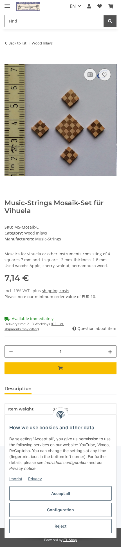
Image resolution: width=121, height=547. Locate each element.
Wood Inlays (35, 233)
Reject (60, 526)
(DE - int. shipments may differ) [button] (34, 326)
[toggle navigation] (7, 3)
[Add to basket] (9, 61)
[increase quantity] (110, 351)
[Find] (110, 21)
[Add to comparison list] (90, 74)
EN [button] (73, 6)
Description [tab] (18, 388)
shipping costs (55, 290)
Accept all (60, 493)
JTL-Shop (70, 539)
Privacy (35, 478)
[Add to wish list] (104, 74)
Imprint (15, 478)
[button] (89, 6)
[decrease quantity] (11, 351)
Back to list (17, 43)
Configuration (60, 509)
